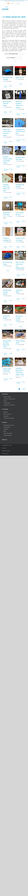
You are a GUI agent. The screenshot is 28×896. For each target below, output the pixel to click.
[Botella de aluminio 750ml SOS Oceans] (20, 94)
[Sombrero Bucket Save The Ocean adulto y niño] (20, 362)
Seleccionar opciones (18, 140)
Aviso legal (4, 448)
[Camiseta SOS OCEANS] (20, 178)
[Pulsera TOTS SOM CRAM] (7, 362)
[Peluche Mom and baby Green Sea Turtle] (7, 334)
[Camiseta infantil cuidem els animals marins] (7, 150)
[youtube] (8, 442)
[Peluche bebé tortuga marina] (7, 283)
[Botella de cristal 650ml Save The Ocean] (7, 122)
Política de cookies (5, 453)
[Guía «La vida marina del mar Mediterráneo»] (20, 255)
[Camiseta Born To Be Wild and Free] (20, 122)
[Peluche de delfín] (20, 283)
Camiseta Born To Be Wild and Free (20, 131)
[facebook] (2, 442)
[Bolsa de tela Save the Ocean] (7, 94)
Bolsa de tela (20, 77)
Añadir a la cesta (5, 87)
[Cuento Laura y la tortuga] (20, 231)
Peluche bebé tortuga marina (7, 292)
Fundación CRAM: (9, 1)
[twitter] (4, 442)
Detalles (10, 111)
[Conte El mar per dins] (20, 205)
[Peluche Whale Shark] (20, 334)
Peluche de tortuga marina (19, 318)
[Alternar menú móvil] (25, 8)
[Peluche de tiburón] (7, 309)
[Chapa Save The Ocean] (7, 205)
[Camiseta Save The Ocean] (20, 150)
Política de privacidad (6, 450)
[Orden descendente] (23, 53)
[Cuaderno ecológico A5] (7, 231)
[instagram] (6, 442)
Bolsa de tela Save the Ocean (7, 103)
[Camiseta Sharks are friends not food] (7, 178)
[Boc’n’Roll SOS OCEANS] (7, 70)
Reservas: (20, 1)
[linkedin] (10, 442)
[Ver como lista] (15, 61)
